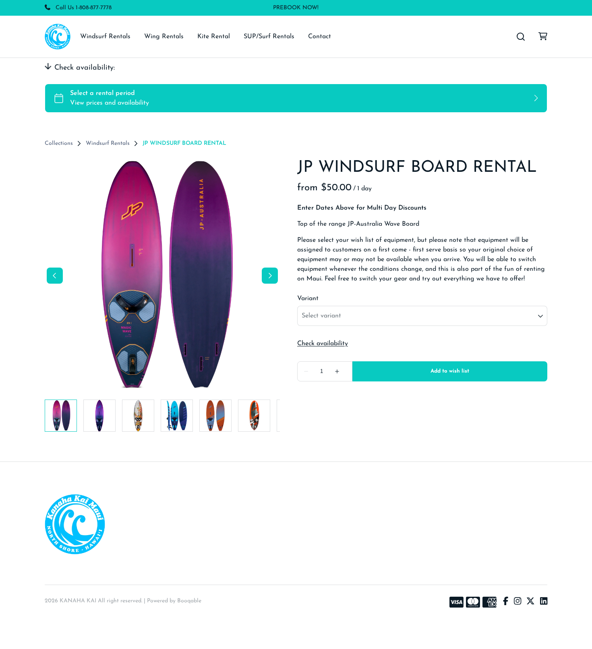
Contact (319, 36)
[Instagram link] (517, 602)
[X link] (530, 602)
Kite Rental (213, 36)
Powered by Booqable (174, 601)
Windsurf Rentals (105, 36)
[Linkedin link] (543, 602)
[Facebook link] (505, 602)
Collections (59, 143)
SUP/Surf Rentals (269, 36)
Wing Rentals (164, 36)
